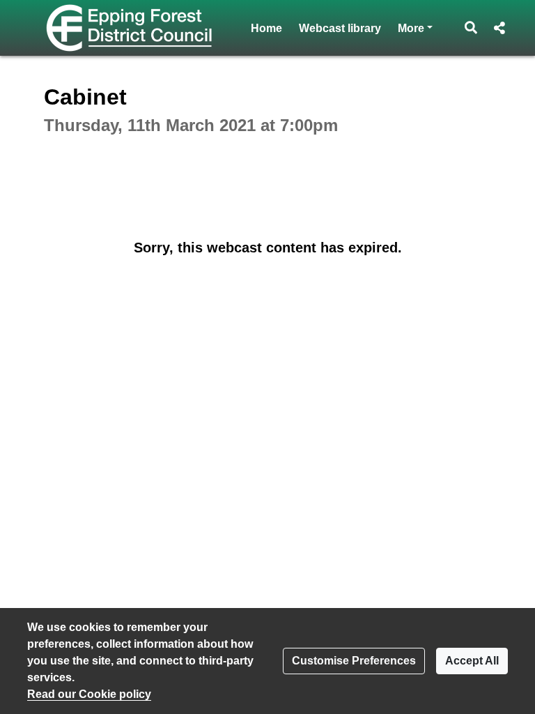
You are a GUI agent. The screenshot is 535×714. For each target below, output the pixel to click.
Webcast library (340, 28)
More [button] (415, 28)
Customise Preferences (354, 661)
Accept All (472, 661)
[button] (471, 28)
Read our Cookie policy (89, 694)
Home (266, 28)
